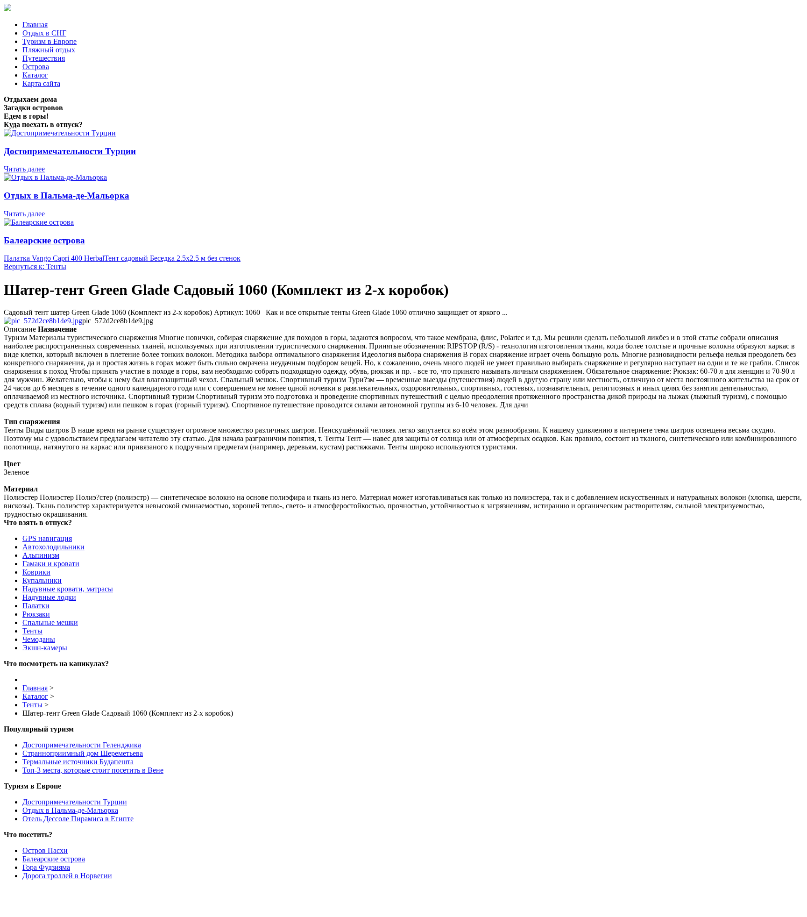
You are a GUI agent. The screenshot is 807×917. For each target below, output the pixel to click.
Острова (35, 67)
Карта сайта (41, 83)
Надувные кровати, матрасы (67, 589)
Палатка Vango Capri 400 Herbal (54, 258)
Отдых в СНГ (44, 33)
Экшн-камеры (44, 648)
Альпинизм (40, 555)
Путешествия (43, 58)
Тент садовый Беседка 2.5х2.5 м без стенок (172, 258)
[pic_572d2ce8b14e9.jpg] (43, 321)
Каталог (35, 75)
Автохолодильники (53, 547)
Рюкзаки (36, 614)
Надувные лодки (49, 597)
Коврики (36, 572)
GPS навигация (47, 538)
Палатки (36, 606)
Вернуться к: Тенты (35, 266)
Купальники (42, 580)
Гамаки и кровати (50, 564)
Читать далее (24, 169)
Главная (35, 24)
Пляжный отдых (48, 50)
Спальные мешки (50, 622)
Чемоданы (38, 639)
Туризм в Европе (49, 41)
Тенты (32, 631)
